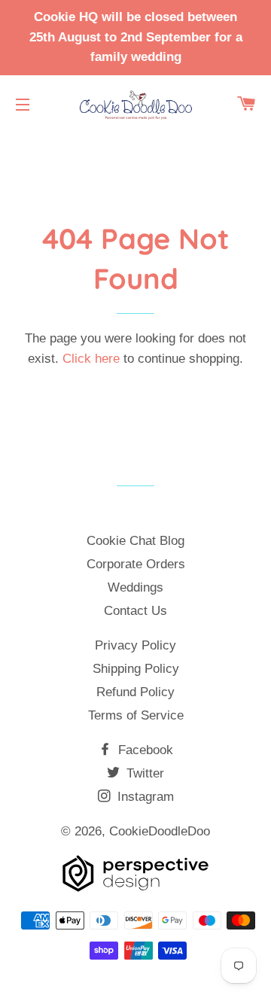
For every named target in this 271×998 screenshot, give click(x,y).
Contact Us (135, 611)
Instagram (144, 797)
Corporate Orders (136, 564)
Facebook (143, 750)
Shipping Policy (136, 669)
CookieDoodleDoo (159, 831)
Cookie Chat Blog (135, 541)
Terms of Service (136, 715)
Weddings (135, 587)
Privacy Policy (135, 645)
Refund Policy (135, 692)
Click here (91, 358)
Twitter (143, 773)
